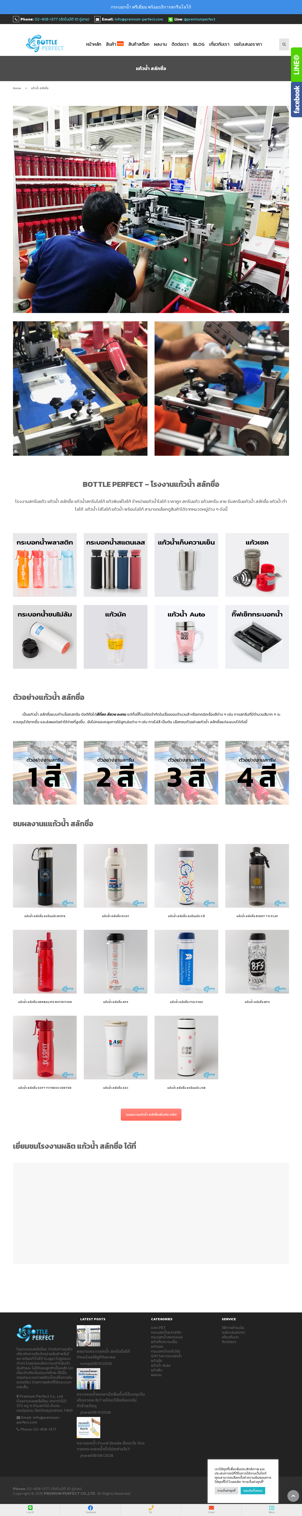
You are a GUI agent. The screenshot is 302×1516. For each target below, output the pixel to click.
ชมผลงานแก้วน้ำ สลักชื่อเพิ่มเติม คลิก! (151, 1114)
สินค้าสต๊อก (138, 44)
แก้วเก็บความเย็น (164, 1342)
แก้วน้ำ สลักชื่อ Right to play (257, 916)
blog (199, 44)
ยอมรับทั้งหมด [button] (252, 1490)
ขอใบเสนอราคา (248, 44)
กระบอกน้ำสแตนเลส (167, 1337)
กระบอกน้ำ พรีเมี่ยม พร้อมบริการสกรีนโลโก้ (151, 6)
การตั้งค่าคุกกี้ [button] (226, 1490)
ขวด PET (158, 1327)
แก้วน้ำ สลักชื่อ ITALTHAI (186, 1002)
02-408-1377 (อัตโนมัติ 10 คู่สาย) (62, 19)
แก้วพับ (157, 1370)
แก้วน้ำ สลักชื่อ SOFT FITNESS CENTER (44, 1088)
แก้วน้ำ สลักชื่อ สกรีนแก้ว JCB (186, 1088)
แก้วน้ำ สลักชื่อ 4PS (115, 1002)
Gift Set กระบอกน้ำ (166, 1356)
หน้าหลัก (93, 44)
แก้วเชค (157, 1346)
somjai (86, 1363)
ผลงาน (160, 44)
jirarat (85, 1412)
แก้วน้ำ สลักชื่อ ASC (115, 1088)
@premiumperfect (199, 19)
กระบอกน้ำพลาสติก (166, 1332)
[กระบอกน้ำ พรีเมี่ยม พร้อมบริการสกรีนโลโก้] (45, 43)
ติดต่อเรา (180, 44)
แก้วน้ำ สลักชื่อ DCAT (115, 916)
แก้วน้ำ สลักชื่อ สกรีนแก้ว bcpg (44, 916)
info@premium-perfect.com (139, 19)
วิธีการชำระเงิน (233, 1327)
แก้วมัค (156, 1360)
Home (17, 88)
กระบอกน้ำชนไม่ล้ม (165, 1351)
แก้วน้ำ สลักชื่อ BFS (257, 1002)
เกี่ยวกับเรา (219, 44)
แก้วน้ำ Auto (161, 1365)
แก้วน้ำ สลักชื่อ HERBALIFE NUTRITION (45, 1002)
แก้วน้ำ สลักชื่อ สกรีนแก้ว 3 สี (186, 916)
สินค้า (114, 44)
